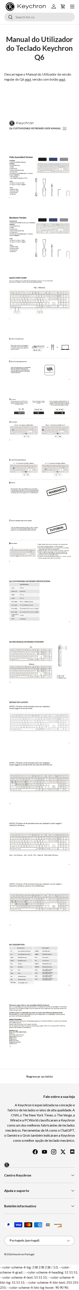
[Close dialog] (77, 622)
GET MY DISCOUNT (18, 664)
